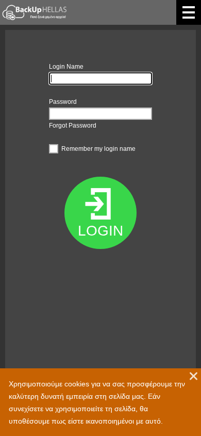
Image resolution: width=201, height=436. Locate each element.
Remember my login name (98, 148)
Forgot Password (72, 125)
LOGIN (100, 231)
